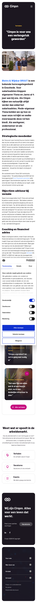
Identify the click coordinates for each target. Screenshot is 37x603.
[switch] (32, 306)
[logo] (7, 499)
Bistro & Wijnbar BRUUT (15, 80)
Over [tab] (30, 266)
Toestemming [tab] (7, 266)
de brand (29, 253)
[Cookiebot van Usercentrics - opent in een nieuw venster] (26, 260)
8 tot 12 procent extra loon (21, 178)
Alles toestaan (18, 328)
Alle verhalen (20, 407)
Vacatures (26, 524)
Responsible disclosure (12, 590)
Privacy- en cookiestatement (13, 584)
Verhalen (18, 26)
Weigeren (18, 341)
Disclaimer (8, 587)
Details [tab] (18, 266)
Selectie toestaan (18, 334)
